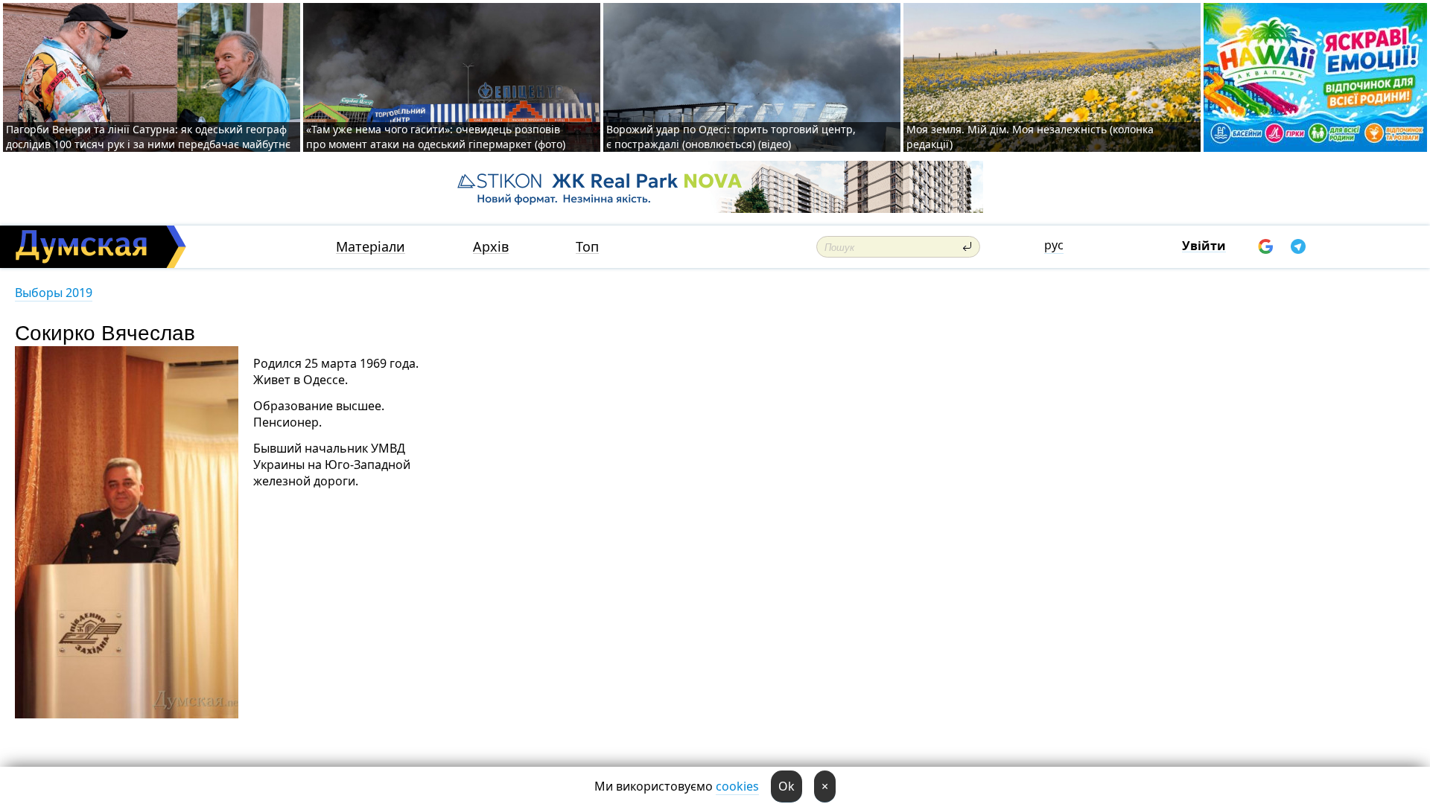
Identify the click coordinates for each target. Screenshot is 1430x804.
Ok (786, 786)
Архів (491, 247)
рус (1054, 245)
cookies (737, 786)
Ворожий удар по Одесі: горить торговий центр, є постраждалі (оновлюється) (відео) (731, 136)
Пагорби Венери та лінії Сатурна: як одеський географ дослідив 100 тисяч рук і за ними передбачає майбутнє (148, 136)
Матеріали (370, 247)
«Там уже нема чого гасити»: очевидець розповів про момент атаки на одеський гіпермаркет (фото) (435, 136)
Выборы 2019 (53, 292)
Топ (587, 247)
